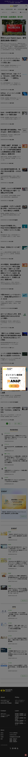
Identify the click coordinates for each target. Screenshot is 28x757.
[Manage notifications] (26, 755)
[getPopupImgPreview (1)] (14, 378)
